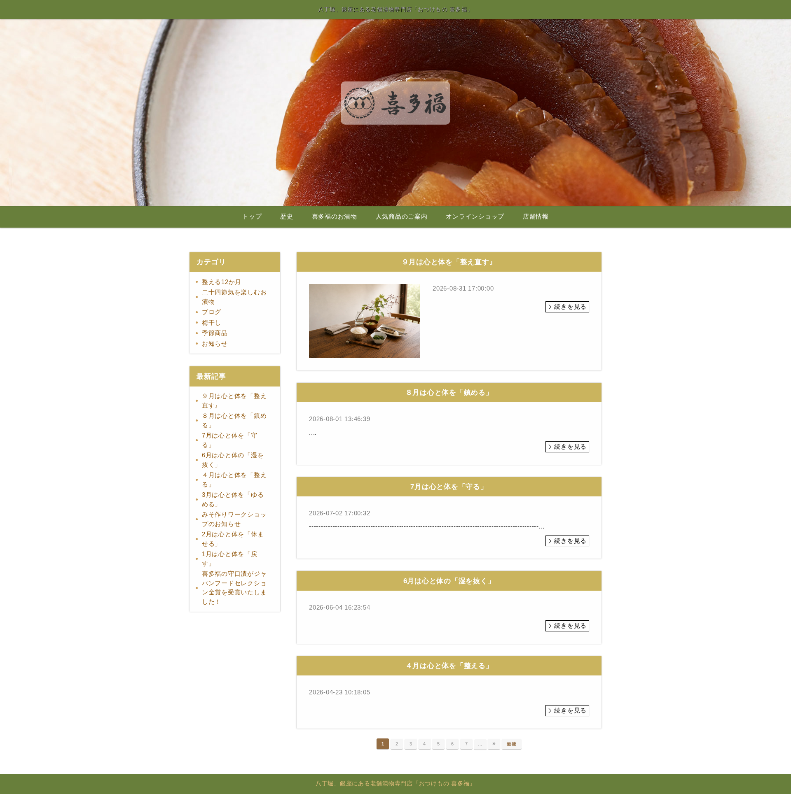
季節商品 (215, 332)
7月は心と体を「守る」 (229, 440)
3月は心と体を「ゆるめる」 (233, 499)
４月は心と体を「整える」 (234, 479)
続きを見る (570, 306)
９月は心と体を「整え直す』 (234, 400)
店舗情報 (536, 216)
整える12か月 (221, 281)
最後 (512, 743)
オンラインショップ (475, 216)
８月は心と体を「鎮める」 (234, 420)
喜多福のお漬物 (334, 216)
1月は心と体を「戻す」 (229, 558)
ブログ (211, 311)
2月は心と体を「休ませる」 (233, 539)
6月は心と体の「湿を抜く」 (233, 460)
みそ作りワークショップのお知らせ (234, 519)
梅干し (211, 322)
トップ (252, 216)
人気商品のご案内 (402, 216)
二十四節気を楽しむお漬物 (234, 297)
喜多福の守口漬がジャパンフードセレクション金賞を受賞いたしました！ (234, 587)
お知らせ (215, 343)
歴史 (286, 216)
